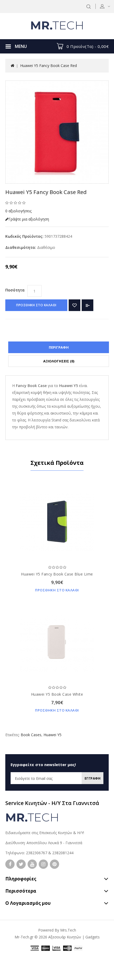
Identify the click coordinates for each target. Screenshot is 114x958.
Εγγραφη (93, 778)
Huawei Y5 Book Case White (57, 694)
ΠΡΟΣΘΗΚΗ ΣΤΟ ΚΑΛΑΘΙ (36, 305)
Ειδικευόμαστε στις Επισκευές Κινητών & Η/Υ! (44, 832)
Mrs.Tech (68, 930)
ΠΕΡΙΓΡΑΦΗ (59, 347)
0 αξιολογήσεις (18, 210)
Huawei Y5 (52, 734)
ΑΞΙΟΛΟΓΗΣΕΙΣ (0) (58, 361)
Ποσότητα (15, 290)
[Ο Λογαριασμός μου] (108, 6)
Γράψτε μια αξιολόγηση (28, 219)
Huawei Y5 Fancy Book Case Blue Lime (57, 574)
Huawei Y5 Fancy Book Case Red (48, 65)
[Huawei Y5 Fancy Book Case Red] (57, 132)
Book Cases (31, 734)
